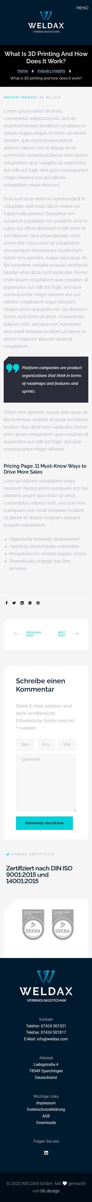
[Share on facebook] (6, 603)
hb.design (50, 1190)
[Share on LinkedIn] (22, 603)
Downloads (46, 1122)
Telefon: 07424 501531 (46, 1026)
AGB (46, 1116)
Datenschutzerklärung (46, 1109)
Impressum (46, 1103)
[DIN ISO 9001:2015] (33, 924)
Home (22, 71)
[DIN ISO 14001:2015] (63, 924)
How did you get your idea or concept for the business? (27, 634)
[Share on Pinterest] (38, 603)
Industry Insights (51, 71)
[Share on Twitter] (14, 603)
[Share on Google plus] (30, 603)
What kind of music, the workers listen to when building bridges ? (65, 634)
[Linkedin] (46, 1152)
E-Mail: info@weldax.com (46, 1039)
